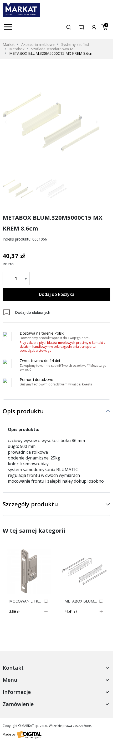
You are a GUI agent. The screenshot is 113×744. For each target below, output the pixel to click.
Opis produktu (23, 411)
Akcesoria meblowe (38, 44)
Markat (9, 44)
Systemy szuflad (75, 44)
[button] (69, 26)
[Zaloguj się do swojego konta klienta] (94, 26)
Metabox (16, 48)
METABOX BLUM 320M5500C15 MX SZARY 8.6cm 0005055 (80, 601)
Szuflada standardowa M (52, 48)
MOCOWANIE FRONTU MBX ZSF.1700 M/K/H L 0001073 (25, 601)
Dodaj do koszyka (56, 294)
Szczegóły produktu (30, 504)
